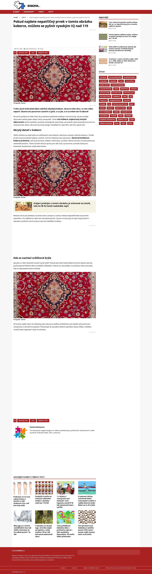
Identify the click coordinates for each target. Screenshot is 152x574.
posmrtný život (115, 100)
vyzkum (113, 116)
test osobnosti (105, 112)
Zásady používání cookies (91, 568)
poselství (103, 100)
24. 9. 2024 (19, 49)
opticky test (23, 53)
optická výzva (105, 96)
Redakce (63, 568)
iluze (121, 81)
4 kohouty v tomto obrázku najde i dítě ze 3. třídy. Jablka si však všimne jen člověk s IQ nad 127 (123, 61)
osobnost (116, 96)
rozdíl (102, 108)
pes (131, 96)
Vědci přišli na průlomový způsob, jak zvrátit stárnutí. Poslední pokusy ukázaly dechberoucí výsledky (122, 48)
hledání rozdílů (129, 77)
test (33, 53)
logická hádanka (118, 85)
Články (16, 12)
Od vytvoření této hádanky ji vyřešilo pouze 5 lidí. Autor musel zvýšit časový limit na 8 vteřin (86, 530)
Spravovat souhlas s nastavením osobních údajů (120, 568)
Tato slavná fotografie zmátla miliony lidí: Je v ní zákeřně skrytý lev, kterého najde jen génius (123, 24)
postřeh (127, 100)
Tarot (41, 12)
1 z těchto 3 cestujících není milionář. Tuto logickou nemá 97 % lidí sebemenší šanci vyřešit (65, 501)
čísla (117, 123)
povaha (102, 104)
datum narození (115, 77)
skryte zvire (120, 108)
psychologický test (120, 104)
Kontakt (74, 568)
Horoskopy (29, 12)
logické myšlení (105, 89)
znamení (128, 116)
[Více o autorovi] (54, 433)
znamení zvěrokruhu (107, 119)
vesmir (116, 112)
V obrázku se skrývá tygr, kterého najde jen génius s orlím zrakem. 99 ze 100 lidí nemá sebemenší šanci (43, 531)
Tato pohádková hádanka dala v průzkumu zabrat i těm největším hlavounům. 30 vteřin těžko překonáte (65, 531)
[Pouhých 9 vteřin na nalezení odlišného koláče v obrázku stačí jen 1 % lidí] (44, 487)
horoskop (103, 81)
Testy (50, 12)
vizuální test (126, 112)
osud (125, 96)
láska (116, 89)
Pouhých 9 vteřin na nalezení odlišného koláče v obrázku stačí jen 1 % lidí (43, 499)
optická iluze (129, 93)
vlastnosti (104, 116)
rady (131, 104)
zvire (132, 119)
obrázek (134, 89)
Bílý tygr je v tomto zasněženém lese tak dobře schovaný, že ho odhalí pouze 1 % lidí (22, 530)
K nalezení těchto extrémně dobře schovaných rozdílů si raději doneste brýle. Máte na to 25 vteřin (87, 500)
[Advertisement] (54, 38)
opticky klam (104, 93)
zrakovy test (43, 53)
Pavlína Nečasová (31, 49)
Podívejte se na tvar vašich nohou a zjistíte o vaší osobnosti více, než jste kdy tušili (21, 501)
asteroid (103, 77)
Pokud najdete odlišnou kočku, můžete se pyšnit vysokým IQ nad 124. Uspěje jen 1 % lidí (123, 36)
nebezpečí (124, 89)
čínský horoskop (106, 123)
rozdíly (110, 108)
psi (109, 104)
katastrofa (130, 81)
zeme (121, 116)
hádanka (113, 81)
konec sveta (104, 85)
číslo (123, 123)
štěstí (130, 123)
